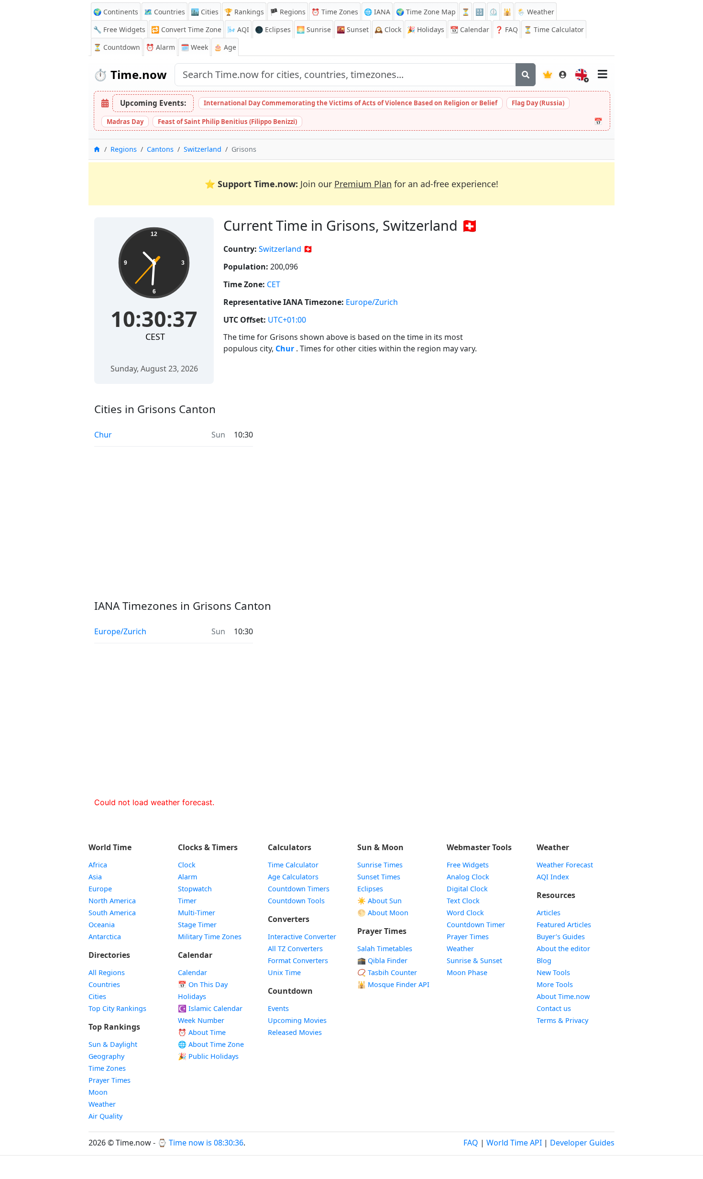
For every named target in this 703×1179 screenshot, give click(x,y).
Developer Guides (582, 1142)
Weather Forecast (565, 864)
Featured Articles (564, 924)
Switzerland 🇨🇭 (286, 249)
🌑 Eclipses (273, 29)
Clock (387, 29)
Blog (544, 960)
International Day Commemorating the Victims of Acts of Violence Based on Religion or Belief (350, 103)
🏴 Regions (288, 11)
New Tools (553, 972)
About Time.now (563, 996)
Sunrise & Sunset (474, 960)
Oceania (101, 924)
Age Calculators (293, 876)
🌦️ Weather (535, 11)
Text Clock (463, 900)
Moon (98, 1092)
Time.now (130, 74)
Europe (100, 888)
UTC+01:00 (287, 319)
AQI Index (553, 876)
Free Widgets (468, 864)
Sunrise (314, 29)
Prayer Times (109, 1080)
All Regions (106, 972)
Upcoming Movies (297, 1020)
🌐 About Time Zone (211, 1044)
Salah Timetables (384, 948)
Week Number (201, 1020)
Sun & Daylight (112, 1044)
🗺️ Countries (164, 11)
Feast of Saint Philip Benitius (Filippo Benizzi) (227, 121)
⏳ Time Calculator (554, 29)
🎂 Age (225, 47)
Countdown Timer (476, 924)
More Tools (555, 984)
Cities (97, 996)
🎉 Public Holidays (208, 1056)
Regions (123, 149)
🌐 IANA (377, 11)
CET (273, 284)
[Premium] (547, 74)
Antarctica (104, 936)
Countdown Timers (299, 888)
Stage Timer (197, 924)
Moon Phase (467, 972)
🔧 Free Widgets (119, 29)
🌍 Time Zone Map (426, 11)
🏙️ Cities (205, 11)
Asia (95, 876)
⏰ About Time (202, 1032)
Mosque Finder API (393, 984)
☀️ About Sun (379, 900)
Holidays (425, 29)
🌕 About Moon (382, 912)
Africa (97, 864)
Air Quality (105, 1116)
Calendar (469, 29)
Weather (102, 1104)
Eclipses (370, 888)
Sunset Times (378, 876)
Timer (187, 900)
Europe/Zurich (372, 302)
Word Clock (465, 912)
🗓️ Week (194, 47)
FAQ (506, 29)
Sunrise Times (380, 864)
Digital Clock (467, 888)
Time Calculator (293, 864)
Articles (548, 912)
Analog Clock (468, 876)
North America (112, 900)
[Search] (526, 74)
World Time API (514, 1142)
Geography (106, 1056)
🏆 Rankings (244, 11)
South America (112, 912)
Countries (104, 984)
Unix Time (284, 972)
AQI (238, 29)
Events (278, 1008)
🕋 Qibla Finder (382, 960)
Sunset (353, 29)
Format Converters (298, 960)
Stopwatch (195, 888)
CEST (155, 336)
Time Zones (334, 11)
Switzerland (202, 149)
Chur (285, 348)
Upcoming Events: (153, 103)
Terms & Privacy (562, 1020)
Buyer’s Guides (561, 936)
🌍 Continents (115, 11)
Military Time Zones (210, 936)
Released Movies (295, 1032)
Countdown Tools (296, 900)
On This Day (203, 984)
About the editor (563, 948)
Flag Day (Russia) (538, 103)
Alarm (160, 47)
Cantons (160, 149)
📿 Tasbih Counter (387, 972)
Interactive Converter (302, 936)
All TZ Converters (295, 948)
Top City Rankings (117, 1008)
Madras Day (125, 121)
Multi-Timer (196, 912)
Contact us (554, 1008)
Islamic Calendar (210, 1008)
